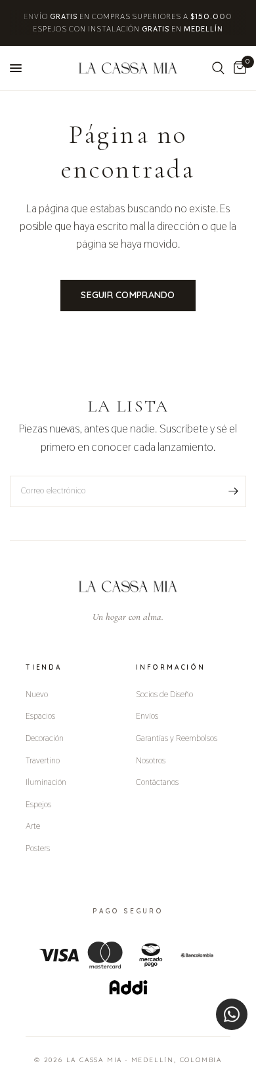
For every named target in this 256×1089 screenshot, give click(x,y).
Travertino (43, 760)
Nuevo (37, 694)
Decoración (45, 738)
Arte (33, 825)
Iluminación (46, 782)
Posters (38, 848)
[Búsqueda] (218, 68)
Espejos (38, 804)
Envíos (147, 715)
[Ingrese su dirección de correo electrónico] (233, 491)
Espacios (40, 715)
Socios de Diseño (164, 694)
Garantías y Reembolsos (176, 738)
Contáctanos (157, 782)
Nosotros (150, 760)
